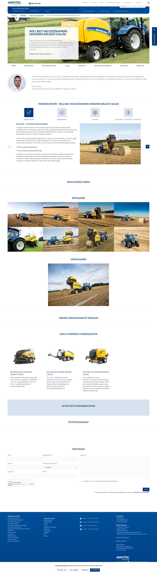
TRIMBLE (46, 532)
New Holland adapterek (14, 521)
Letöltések (124, 65)
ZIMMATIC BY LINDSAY (50, 527)
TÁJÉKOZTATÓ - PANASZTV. (124, 546)
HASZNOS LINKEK (121, 541)
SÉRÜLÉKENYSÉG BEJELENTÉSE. (124, 548)
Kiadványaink (120, 518)
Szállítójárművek (12, 536)
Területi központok (121, 528)
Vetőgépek (10, 530)
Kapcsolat (140, 65)
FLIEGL (46, 525)
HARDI (46, 536)
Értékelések (28, 65)
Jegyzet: (83, 455)
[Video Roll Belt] (78, 285)
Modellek (82, 65)
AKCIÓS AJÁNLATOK (88, 11)
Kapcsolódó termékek (102, 65)
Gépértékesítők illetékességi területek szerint (129, 532)
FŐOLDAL (85, 2)
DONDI (46, 523)
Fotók (67, 65)
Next (147, 146)
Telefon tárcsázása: (49, 463)
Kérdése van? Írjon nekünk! (40, 54)
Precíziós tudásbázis (122, 521)
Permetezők (11, 534)
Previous (9, 146)
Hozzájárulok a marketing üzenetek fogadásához (100, 481)
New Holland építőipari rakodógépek (17, 525)
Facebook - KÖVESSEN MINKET (90, 518)
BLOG (101, 2)
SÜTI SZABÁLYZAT (121, 550)
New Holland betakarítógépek (15, 520)
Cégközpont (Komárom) (123, 527)
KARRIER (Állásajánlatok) (122, 537)
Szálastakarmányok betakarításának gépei (19, 528)
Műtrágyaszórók (12, 532)
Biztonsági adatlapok (122, 520)
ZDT (45, 534)
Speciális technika (12, 539)
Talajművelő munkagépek (14, 527)
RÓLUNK (94, 2)
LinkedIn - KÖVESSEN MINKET (90, 529)
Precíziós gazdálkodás (13, 541)
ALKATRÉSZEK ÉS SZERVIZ (121, 11)
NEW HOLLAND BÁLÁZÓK (36, 15)
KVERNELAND (48, 522)
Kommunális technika (13, 537)
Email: (10, 463)
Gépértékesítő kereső (113, 2)
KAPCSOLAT (139, 2)
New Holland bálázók (13, 523)
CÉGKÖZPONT (128, 2)
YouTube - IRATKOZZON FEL (89, 525)
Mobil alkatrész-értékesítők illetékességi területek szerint (132, 534)
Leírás (13, 65)
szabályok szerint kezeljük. (141, 492)
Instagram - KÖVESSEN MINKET (90, 522)
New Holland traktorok (14, 518)
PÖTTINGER (47, 531)
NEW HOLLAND (48, 520)
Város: (45, 471)
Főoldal (14, 15)
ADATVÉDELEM (120, 544)
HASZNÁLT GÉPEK (104, 11)
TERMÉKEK (23, 15)
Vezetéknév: (47, 455)
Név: (9, 455)
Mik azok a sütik (62, 570)
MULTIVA (46, 529)
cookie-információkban (62, 565)
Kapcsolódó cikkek (49, 65)
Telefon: (10, 472)
